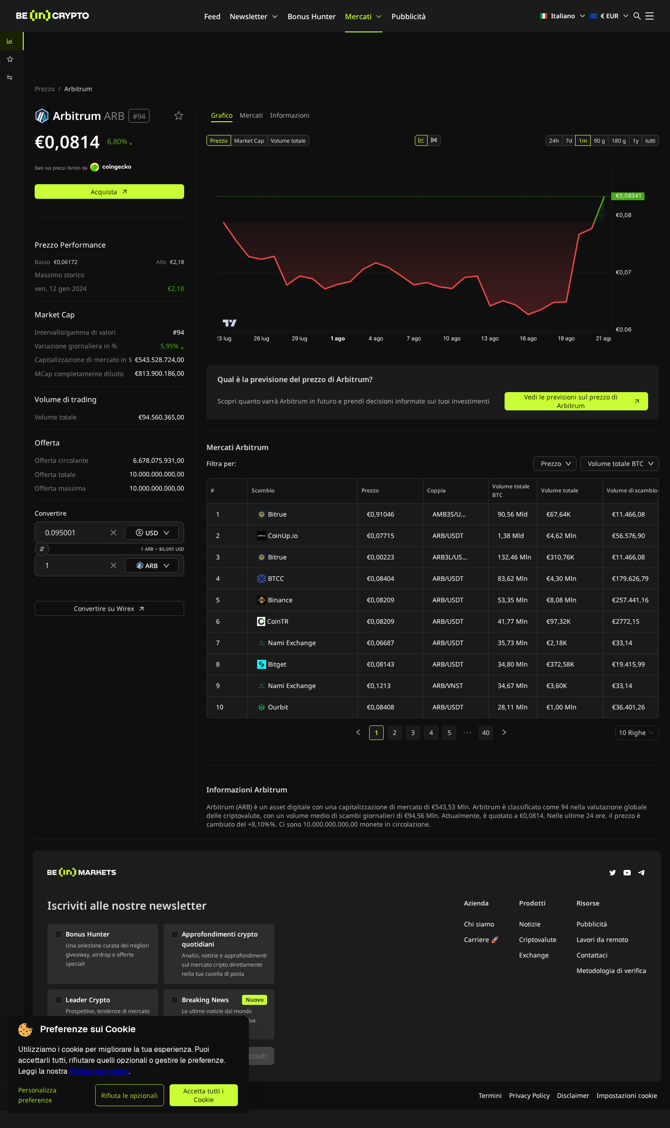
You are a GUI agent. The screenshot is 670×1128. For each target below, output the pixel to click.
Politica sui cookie (99, 1071)
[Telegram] (641, 873)
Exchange (534, 955)
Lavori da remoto (602, 939)
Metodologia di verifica (611, 970)
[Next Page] (504, 732)
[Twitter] (612, 873)
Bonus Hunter (312, 16)
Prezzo (45, 88)
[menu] (12, 59)
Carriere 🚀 (481, 939)
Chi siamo (479, 924)
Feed (212, 16)
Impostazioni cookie (627, 1095)
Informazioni (289, 115)
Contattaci (592, 955)
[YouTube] (627, 873)
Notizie (530, 924)
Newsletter (249, 16)
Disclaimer (573, 1095)
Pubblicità (409, 16)
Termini (490, 1095)
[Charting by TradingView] (230, 323)
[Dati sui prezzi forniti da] (110, 168)
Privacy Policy (529, 1095)
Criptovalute (538, 939)
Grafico (221, 115)
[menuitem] (12, 41)
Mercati (358, 16)
